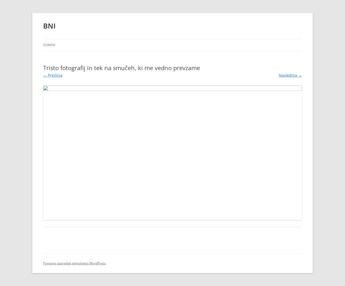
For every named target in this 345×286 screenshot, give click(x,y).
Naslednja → (290, 75)
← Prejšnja (53, 75)
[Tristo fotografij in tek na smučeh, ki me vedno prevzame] (172, 153)
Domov (49, 45)
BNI (49, 26)
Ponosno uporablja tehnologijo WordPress (74, 263)
